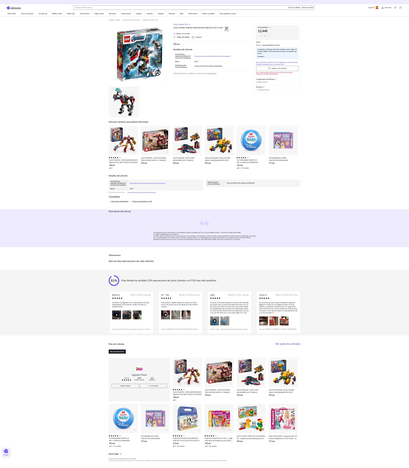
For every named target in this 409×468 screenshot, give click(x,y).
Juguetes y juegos (114, 20)
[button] (204, 454)
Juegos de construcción (150, 20)
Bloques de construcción (131, 20)
